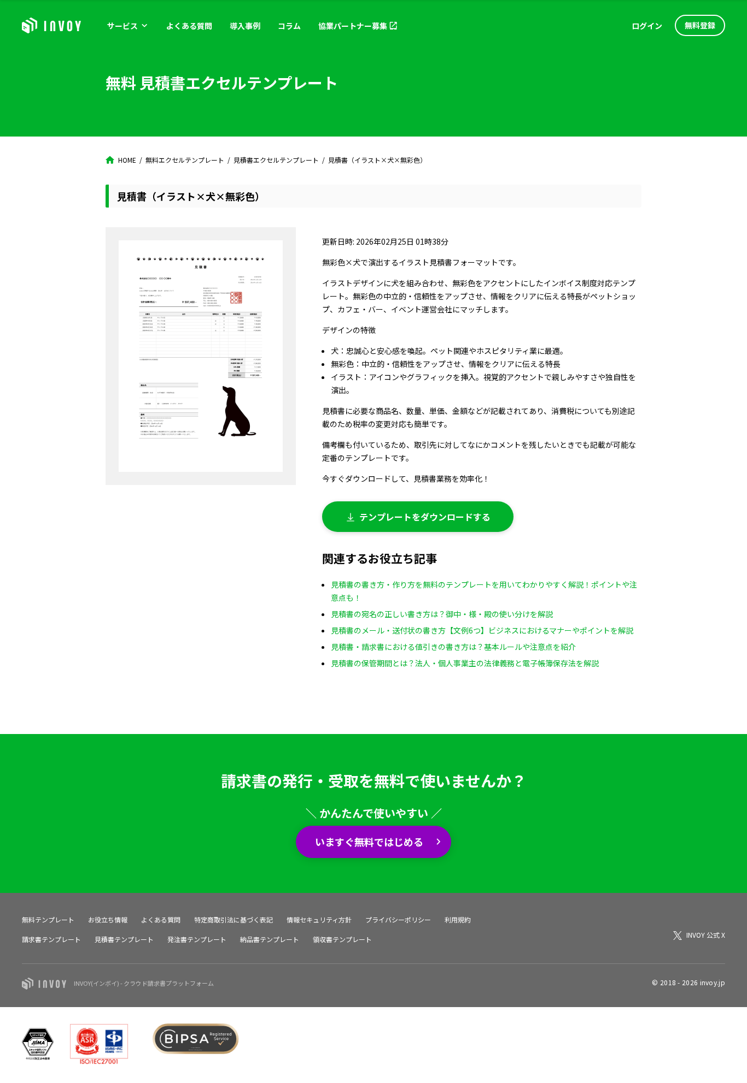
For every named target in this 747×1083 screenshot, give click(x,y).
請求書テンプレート (51, 939)
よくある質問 (189, 25)
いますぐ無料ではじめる (369, 842)
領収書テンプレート (342, 939)
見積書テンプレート (124, 939)
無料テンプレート (48, 919)
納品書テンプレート (269, 939)
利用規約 (458, 919)
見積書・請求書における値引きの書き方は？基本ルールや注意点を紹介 (453, 646)
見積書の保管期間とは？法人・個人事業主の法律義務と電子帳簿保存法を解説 (465, 663)
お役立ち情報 (107, 919)
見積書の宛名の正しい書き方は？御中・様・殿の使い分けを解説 (442, 613)
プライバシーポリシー (398, 919)
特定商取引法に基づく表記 (233, 919)
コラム (289, 25)
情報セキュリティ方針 (319, 919)
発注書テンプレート (196, 939)
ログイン (647, 25)
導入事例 (245, 25)
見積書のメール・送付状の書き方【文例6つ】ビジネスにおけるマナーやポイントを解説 (482, 630)
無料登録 (700, 25)
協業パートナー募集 (352, 25)
